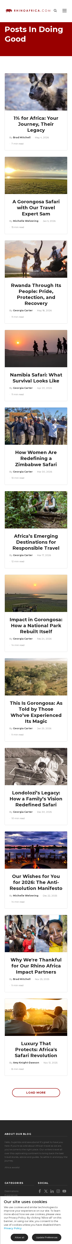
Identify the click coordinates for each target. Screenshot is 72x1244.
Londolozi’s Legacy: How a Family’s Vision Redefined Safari (36, 799)
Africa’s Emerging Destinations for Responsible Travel (36, 542)
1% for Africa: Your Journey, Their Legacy (36, 124)
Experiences (11, 1195)
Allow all (19, 1237)
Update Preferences (46, 1237)
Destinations (11, 1191)
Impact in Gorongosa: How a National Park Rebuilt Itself (36, 625)
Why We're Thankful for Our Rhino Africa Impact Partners (36, 966)
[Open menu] (64, 10)
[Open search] (55, 10)
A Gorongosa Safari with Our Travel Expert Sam (36, 207)
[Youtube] (64, 1191)
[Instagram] (58, 1191)
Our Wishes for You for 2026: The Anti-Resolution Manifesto (36, 882)
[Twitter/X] (46, 1191)
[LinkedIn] (52, 1191)
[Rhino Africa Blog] (28, 10)
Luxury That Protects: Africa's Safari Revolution (36, 1049)
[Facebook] (40, 1191)
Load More (36, 1092)
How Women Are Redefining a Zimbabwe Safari (36, 458)
